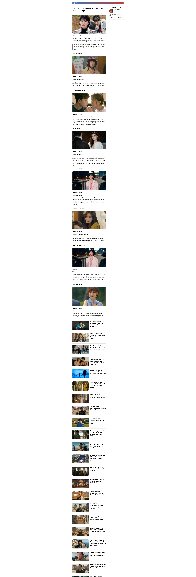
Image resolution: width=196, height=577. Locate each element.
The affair (74, 38)
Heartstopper (96, 2)
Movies (91, 2)
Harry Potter (110, 2)
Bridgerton (115, 2)
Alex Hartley (104, 13)
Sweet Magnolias (103, 2)
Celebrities (87, 2)
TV (82, 2)
